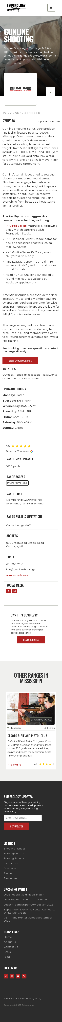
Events (8, 873)
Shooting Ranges (14, 848)
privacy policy (33, 998)
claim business (31, 639)
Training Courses (14, 853)
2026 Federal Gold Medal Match (24, 894)
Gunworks (10, 868)
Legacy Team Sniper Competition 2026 (28, 904)
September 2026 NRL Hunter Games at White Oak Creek (29, 911)
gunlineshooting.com (18, 575)
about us (10, 942)
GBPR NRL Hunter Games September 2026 (28, 919)
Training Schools (14, 858)
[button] (51, 8)
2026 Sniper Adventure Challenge (25, 899)
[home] (16, 8)
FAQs (7, 952)
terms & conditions (14, 998)
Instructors (11, 863)
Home (8, 937)
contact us (11, 946)
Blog (7, 956)
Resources (10, 878)
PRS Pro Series (16, 225)
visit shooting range (20, 360)
